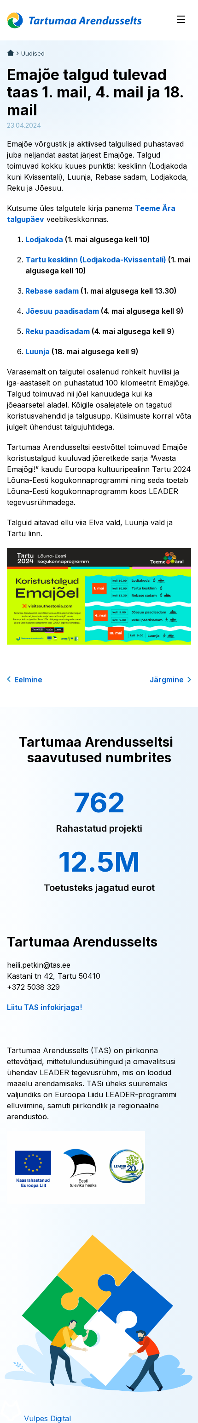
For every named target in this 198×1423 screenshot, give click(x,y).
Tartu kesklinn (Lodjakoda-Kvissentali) (95, 259)
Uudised (33, 54)
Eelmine (28, 679)
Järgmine (167, 679)
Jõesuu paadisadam (62, 311)
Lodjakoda (45, 239)
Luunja (37, 351)
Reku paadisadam (57, 331)
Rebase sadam (52, 290)
